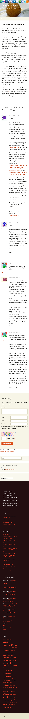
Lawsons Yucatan (9, 657)
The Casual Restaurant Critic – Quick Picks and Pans (10, 582)
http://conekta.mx (14, 147)
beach (7, 639)
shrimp (4, 691)
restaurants (12, 688)
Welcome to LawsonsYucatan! (9, 520)
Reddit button (17, 1)
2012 (4, 639)
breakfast (10, 639)
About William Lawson (7, 522)
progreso (8, 680)
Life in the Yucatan (10, 666)
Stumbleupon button (1, 1)
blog (9, 91)
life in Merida (10, 663)
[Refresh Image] (15, 432)
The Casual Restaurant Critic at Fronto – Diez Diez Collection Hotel (10, 550)
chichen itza (5, 648)
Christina (3, 122)
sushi (7, 691)
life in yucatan (6, 668)
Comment (4, 407)
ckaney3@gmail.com (14, 215)
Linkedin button (14, 1)
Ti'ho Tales (13, 691)
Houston (12, 655)
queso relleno (13, 680)
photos (4, 680)
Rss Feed (27, 1)
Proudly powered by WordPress (8, 716)
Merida (8, 670)
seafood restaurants (11, 690)
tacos (9, 691)
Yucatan (6, 697)
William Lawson (9, 694)
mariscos (12, 668)
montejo (14, 676)
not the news (6, 679)
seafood (5, 690)
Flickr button (4, 1)
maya (16, 668)
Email (3, 420)
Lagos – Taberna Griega (8, 570)
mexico (9, 676)
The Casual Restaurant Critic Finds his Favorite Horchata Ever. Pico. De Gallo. (9, 555)
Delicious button (9, 1)
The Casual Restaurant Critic (9, 524)
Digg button (6, 1)
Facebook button (22, 1)
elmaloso (11, 653)
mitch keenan (6, 620)
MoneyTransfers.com (9, 469)
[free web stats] (4, 484)
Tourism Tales (6, 534)
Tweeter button (25, 1)
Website (3, 424)
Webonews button (12, 1)
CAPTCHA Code (10, 438)
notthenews (13, 679)
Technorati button (19, 1)
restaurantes (7, 683)
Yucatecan (9, 702)
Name (3, 417)
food (8, 655)
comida (9, 648)
